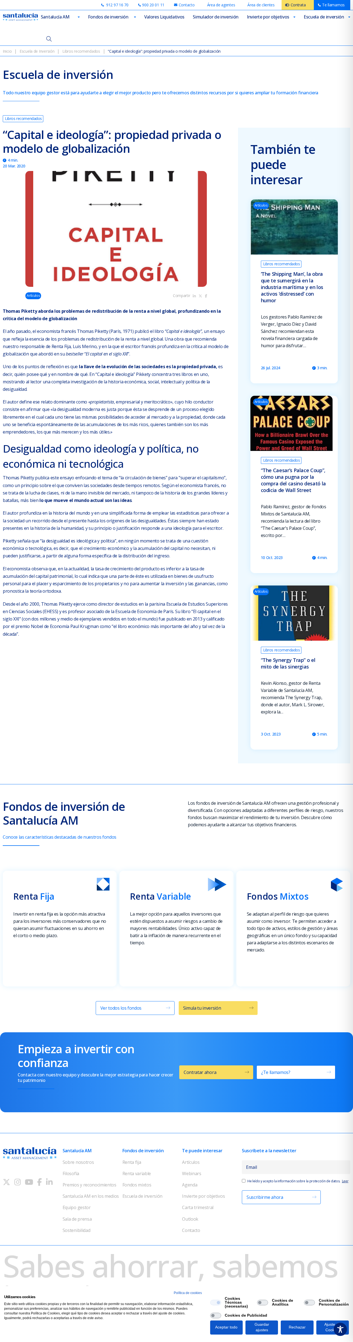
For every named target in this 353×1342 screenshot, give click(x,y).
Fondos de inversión (108, 17)
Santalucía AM (55, 17)
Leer (345, 1181)
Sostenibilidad (76, 1230)
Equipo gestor (77, 1207)
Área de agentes (221, 4)
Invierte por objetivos (268, 17)
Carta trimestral (197, 1207)
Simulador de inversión (216, 17)
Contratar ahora (200, 1072)
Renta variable (136, 1173)
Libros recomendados (81, 51)
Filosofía (71, 1173)
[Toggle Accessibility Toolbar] (340, 1329)
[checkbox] (215, 1302)
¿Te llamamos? (275, 1072)
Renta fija (131, 1162)
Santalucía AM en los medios (91, 1196)
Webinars (191, 1173)
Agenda (189, 1185)
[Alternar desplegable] (79, 16)
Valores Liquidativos (164, 17)
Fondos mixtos (136, 1185)
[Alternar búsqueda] (49, 39)
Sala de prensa (77, 1219)
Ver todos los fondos (121, 1008)
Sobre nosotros (78, 1162)
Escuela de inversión (324, 17)
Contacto (191, 1230)
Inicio (7, 51)
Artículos (190, 1162)
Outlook (190, 1219)
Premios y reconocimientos (89, 1185)
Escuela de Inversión (37, 51)
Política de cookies (188, 1293)
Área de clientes (261, 4)
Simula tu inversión (202, 1008)
